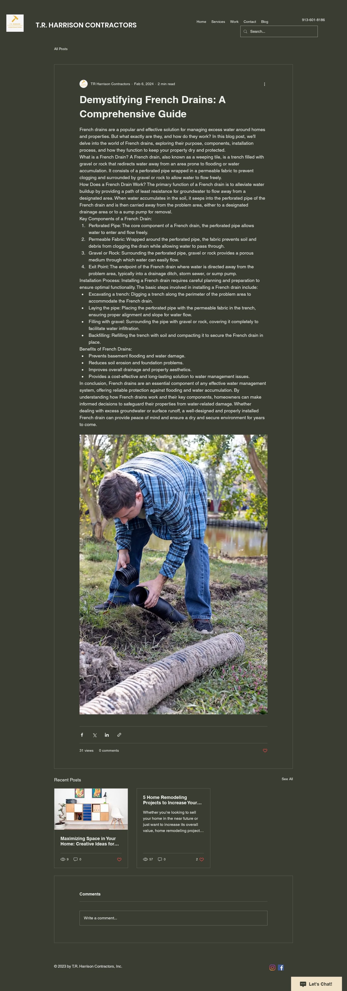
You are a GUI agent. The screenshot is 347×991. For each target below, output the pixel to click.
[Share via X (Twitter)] (94, 734)
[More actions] (264, 84)
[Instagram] (272, 967)
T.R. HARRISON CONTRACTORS (86, 25)
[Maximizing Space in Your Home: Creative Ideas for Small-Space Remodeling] (91, 809)
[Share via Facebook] (82, 734)
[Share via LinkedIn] (106, 734)
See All (287, 779)
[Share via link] (119, 734)
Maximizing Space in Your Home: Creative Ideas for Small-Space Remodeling (88, 841)
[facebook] (281, 967)
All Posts (61, 49)
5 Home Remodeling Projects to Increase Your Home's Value (170, 800)
